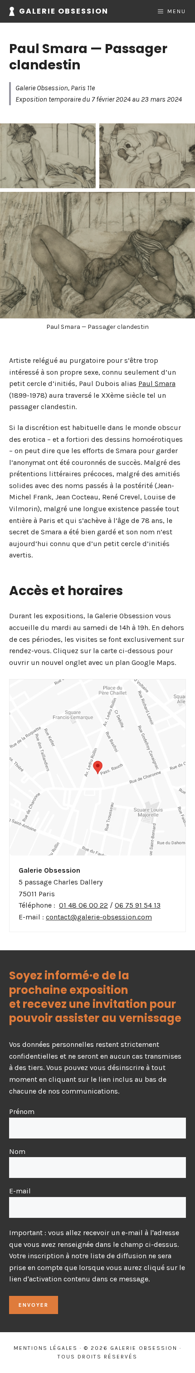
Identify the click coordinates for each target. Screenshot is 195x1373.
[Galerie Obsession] (12, 11)
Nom (17, 1151)
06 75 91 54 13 (138, 905)
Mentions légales (46, 1348)
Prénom (21, 1111)
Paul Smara (157, 383)
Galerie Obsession (63, 11)
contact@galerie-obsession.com (99, 917)
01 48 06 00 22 (83, 905)
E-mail (20, 1191)
